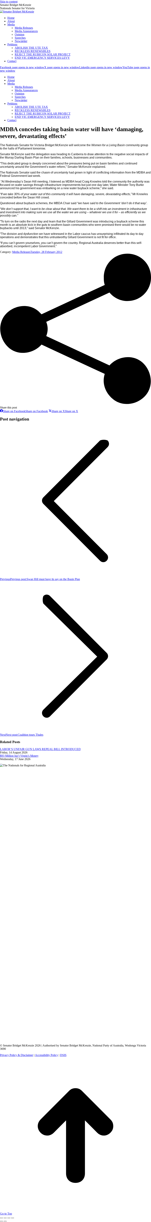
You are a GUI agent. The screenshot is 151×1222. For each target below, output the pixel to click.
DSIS (63, 1055)
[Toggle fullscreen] (8, 1217)
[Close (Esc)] (1, 1217)
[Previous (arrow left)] (1, 1221)
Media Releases (21, 251)
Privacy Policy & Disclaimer (16, 1055)
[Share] (5, 1217)
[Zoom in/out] (12, 1217)
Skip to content (8, 1)
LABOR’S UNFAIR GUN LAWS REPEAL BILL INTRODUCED (40, 749)
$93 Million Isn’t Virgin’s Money (19, 755)
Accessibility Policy (46, 1055)
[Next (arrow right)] (5, 1221)
